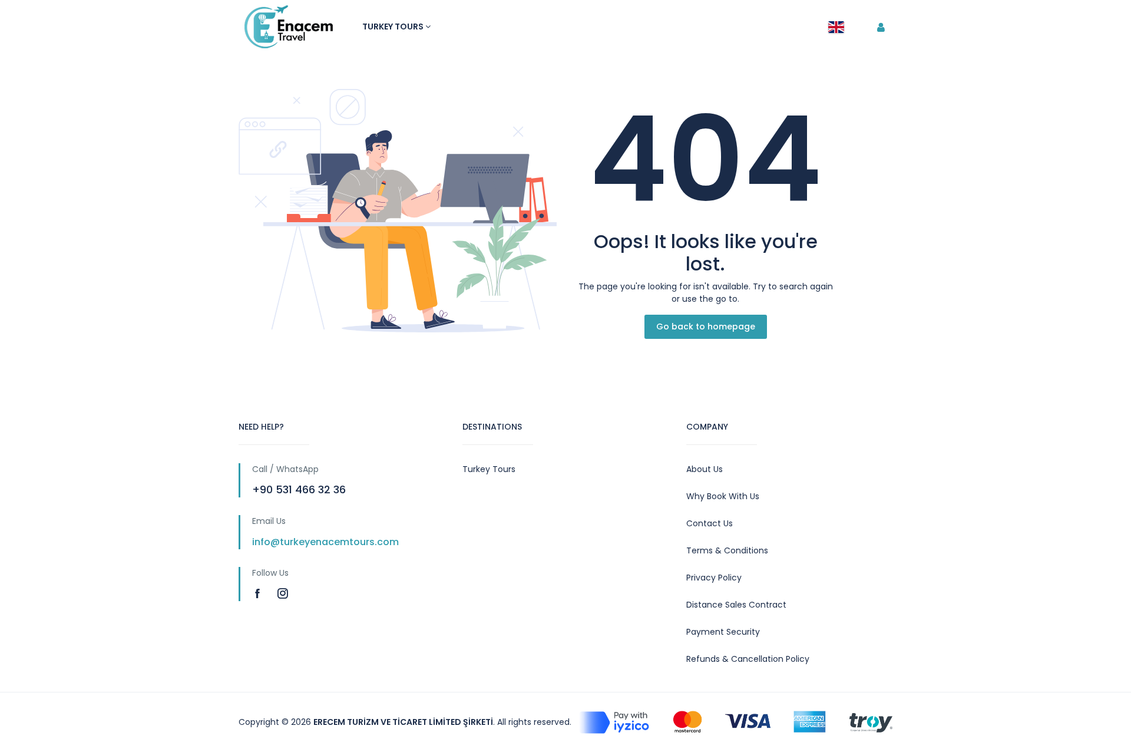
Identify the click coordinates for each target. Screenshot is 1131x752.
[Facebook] (259, 593)
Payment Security (723, 632)
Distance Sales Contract (736, 605)
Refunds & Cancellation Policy (747, 659)
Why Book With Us (722, 496)
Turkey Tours (393, 26)
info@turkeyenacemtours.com (325, 542)
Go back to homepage (705, 326)
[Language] (836, 27)
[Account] (880, 28)
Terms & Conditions (727, 550)
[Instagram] (282, 593)
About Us (704, 469)
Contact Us (709, 523)
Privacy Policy (714, 577)
